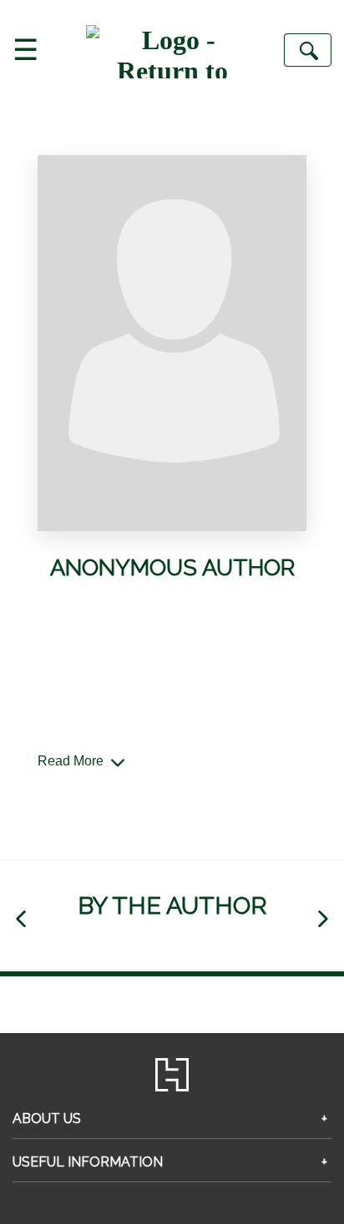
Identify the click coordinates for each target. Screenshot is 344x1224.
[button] (21, 918)
